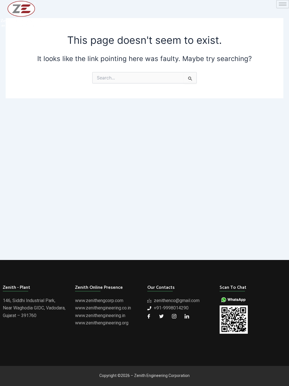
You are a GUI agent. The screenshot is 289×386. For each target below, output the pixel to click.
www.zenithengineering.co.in (103, 308)
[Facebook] (148, 316)
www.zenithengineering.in (100, 315)
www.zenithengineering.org (101, 323)
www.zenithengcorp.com (99, 300)
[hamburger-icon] (282, 4)
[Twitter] (161, 316)
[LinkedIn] (187, 316)
